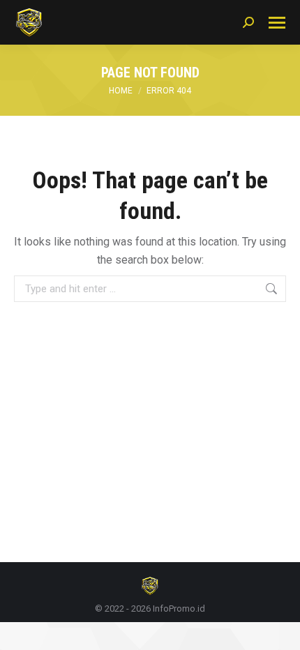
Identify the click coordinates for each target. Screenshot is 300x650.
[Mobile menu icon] (277, 22)
